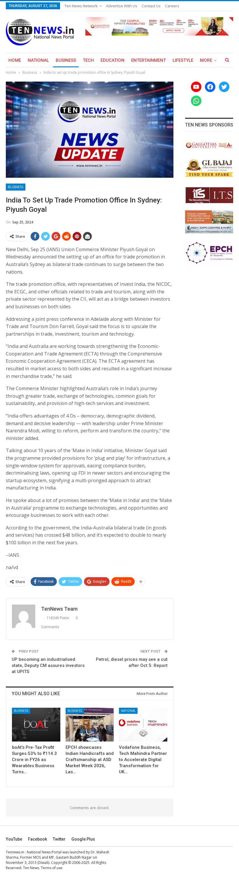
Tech (88, 60)
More (206, 60)
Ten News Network (81, 5)
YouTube (14, 839)
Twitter (59, 839)
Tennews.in (15, 852)
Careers (172, 5)
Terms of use (51, 867)
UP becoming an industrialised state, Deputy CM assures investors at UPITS (48, 665)
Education (112, 60)
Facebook (37, 839)
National (38, 60)
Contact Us (151, 5)
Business (66, 60)
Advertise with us (121, 5)
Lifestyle (183, 60)
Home (14, 60)
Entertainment (148, 60)
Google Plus (83, 839)
